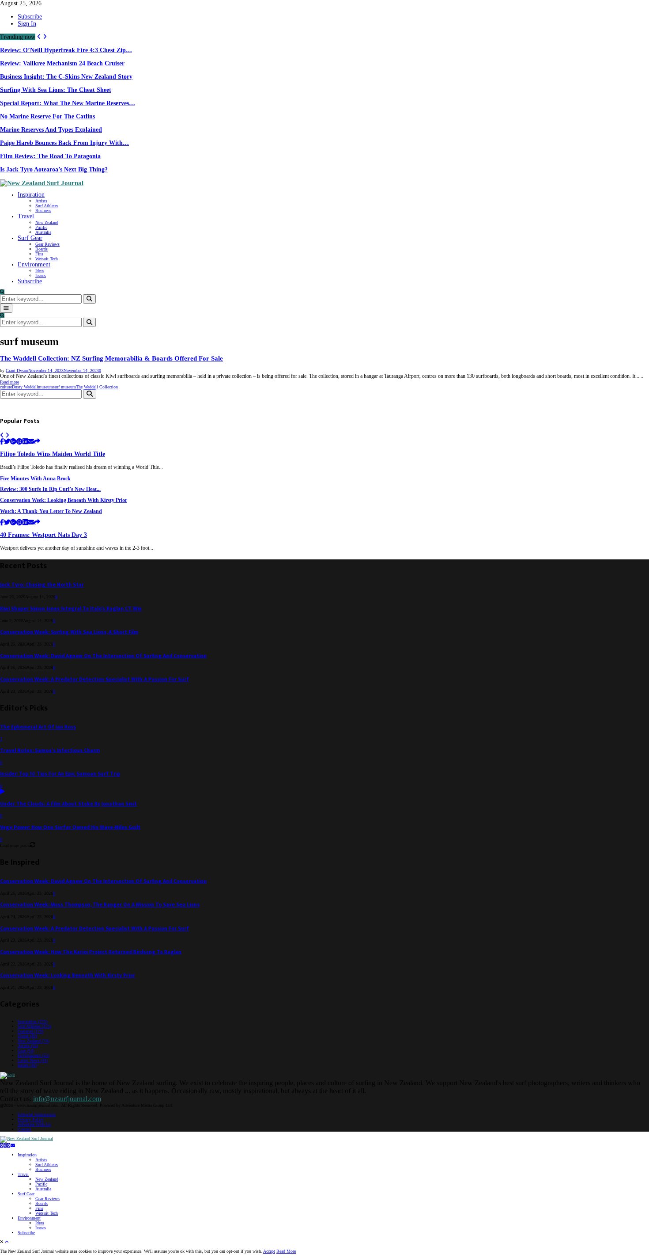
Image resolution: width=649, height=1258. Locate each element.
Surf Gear (30, 238)
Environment (34, 264)
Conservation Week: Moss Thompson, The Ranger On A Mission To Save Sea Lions (100, 905)
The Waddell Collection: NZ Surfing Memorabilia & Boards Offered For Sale (111, 358)
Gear (26, 1050)
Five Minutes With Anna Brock (35, 479)
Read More (286, 1251)
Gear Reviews (47, 244)
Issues (40, 275)
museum (45, 386)
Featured (30, 1031)
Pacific (41, 227)
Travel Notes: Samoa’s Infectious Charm (50, 750)
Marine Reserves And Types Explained (51, 129)
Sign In (27, 23)
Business (43, 210)
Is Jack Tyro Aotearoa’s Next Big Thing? (54, 169)
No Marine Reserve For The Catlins (47, 116)
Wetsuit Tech (46, 258)
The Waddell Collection (97, 386)
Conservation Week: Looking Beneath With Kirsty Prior (63, 500)
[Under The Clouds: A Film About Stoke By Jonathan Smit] (2, 792)
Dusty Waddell (25, 386)
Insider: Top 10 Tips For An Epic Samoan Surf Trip (60, 774)
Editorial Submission (37, 1114)
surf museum (64, 386)
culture (6, 386)
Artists (41, 200)
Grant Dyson (17, 370)
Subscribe (30, 16)
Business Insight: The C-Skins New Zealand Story (66, 76)
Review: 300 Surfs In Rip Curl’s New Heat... (50, 489)
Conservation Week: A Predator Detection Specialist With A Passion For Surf (94, 679)
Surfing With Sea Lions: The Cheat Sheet (55, 90)
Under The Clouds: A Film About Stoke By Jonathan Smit (68, 804)
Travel (26, 216)
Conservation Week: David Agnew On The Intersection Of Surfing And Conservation (103, 656)
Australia (43, 232)
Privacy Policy (31, 1119)
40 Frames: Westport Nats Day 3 (43, 535)
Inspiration (31, 194)
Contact (24, 1129)
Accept (269, 1251)
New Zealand (46, 222)
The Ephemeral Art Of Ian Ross (38, 727)
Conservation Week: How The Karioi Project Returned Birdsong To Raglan (90, 952)
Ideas (39, 270)
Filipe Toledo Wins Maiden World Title (52, 454)
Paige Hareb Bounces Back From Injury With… (64, 143)
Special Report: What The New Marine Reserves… (67, 103)
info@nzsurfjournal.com (67, 1098)
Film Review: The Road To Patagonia (50, 156)
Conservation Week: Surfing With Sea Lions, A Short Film (69, 632)
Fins (39, 253)
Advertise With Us (34, 1124)
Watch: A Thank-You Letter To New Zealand (51, 511)
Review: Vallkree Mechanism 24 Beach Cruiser (62, 63)
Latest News (33, 1060)
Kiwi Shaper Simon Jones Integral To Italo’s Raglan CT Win (71, 608)
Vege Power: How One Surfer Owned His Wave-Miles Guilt (70, 827)
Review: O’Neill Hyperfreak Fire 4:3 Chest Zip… (66, 50)
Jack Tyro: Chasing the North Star (42, 585)
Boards (41, 249)
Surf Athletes (46, 205)
